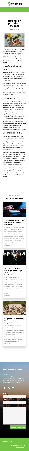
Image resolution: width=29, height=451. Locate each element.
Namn (4, 393)
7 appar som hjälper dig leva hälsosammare (14, 221)
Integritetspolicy (21, 447)
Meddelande (6, 405)
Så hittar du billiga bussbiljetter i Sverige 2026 (13, 270)
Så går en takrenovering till (14, 320)
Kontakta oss (15, 446)
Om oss (22, 446)
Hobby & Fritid (8, 274)
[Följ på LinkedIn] (13, 387)
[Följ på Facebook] (4, 387)
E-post (5, 399)
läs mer (7, 245)
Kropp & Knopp (14, 18)
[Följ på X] (9, 387)
